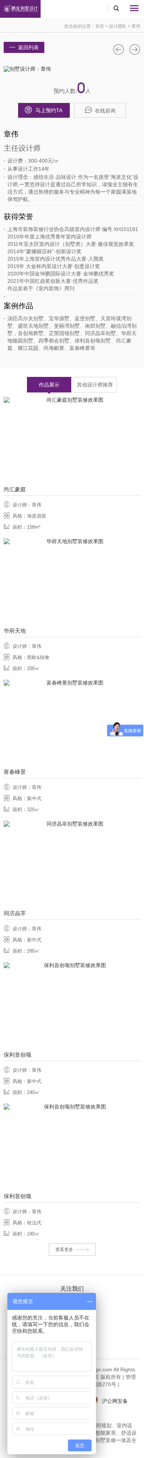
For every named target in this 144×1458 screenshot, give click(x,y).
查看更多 (64, 1249)
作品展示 (49, 385)
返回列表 (28, 47)
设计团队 (118, 26)
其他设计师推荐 (95, 385)
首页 (99, 26)
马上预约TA (48, 110)
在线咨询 (105, 111)
